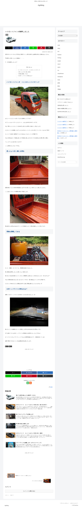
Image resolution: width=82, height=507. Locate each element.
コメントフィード (62, 154)
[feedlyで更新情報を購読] (28, 383)
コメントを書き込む (29, 491)
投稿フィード (61, 150)
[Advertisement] (41, 17)
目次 (27, 67)
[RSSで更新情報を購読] (30, 383)
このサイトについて (74, 503)
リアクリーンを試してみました (65, 102)
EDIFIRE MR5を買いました (64, 111)
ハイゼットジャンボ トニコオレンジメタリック (29, 69)
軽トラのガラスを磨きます (64, 99)
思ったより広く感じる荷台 (25, 71)
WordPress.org (61, 157)
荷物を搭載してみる (23, 73)
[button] (49, 48)
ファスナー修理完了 (62, 121)
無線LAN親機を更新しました (65, 108)
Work (11, 346)
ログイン (60, 147)
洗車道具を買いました (63, 105)
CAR (7, 346)
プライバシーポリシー (64, 503)
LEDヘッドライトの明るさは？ (25, 75)
